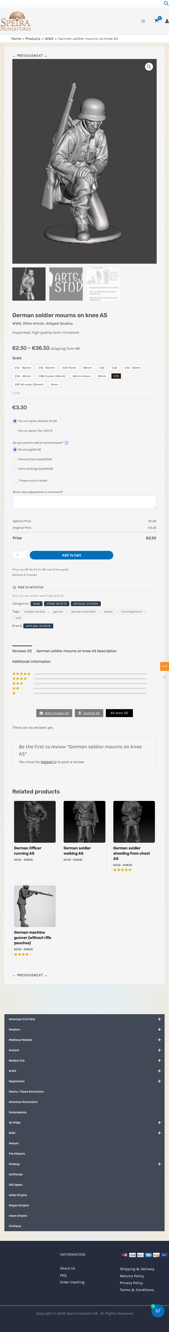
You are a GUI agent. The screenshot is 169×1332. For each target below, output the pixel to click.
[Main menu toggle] (143, 21)
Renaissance (17, 1112)
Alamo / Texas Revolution (26, 1091)
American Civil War (22, 1019)
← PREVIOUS (23, 55)
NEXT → (41, 55)
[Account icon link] (167, 21)
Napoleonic (17, 1081)
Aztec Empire (18, 1195)
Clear (16, 393)
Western (14, 1029)
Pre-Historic (17, 1153)
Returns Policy (132, 1276)
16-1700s (14, 1122)
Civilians (15, 1226)
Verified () (91, 713)
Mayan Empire (19, 1205)
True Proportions (131, 611)
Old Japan (15, 1185)
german (58, 611)
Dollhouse (16, 1174)
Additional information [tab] (31, 661)
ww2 (18, 617)
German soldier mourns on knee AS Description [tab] (77, 651)
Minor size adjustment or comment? (38, 492)
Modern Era (17, 1060)
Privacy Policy (131, 1282)
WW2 (12, 1071)
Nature (13, 1143)
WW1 (12, 1133)
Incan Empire (18, 1216)
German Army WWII (83, 611)
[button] (149, 67)
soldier (108, 611)
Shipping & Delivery (137, 1269)
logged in (49, 762)
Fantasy (14, 1164)
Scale (17, 358)
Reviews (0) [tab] (22, 651)
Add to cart (71, 555)
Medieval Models (20, 1040)
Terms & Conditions (137, 1290)
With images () (56, 713)
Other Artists (33, 323)
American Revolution (23, 1102)
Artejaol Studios (59, 323)
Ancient (14, 1050)
